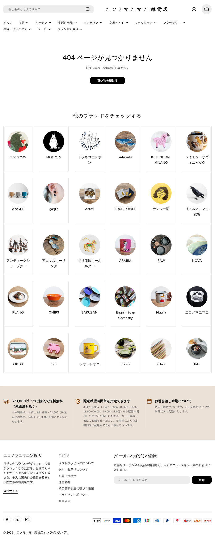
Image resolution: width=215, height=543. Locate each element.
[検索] (87, 9)
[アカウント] (194, 9)
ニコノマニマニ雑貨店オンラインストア (40, 532)
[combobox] (48, 9)
